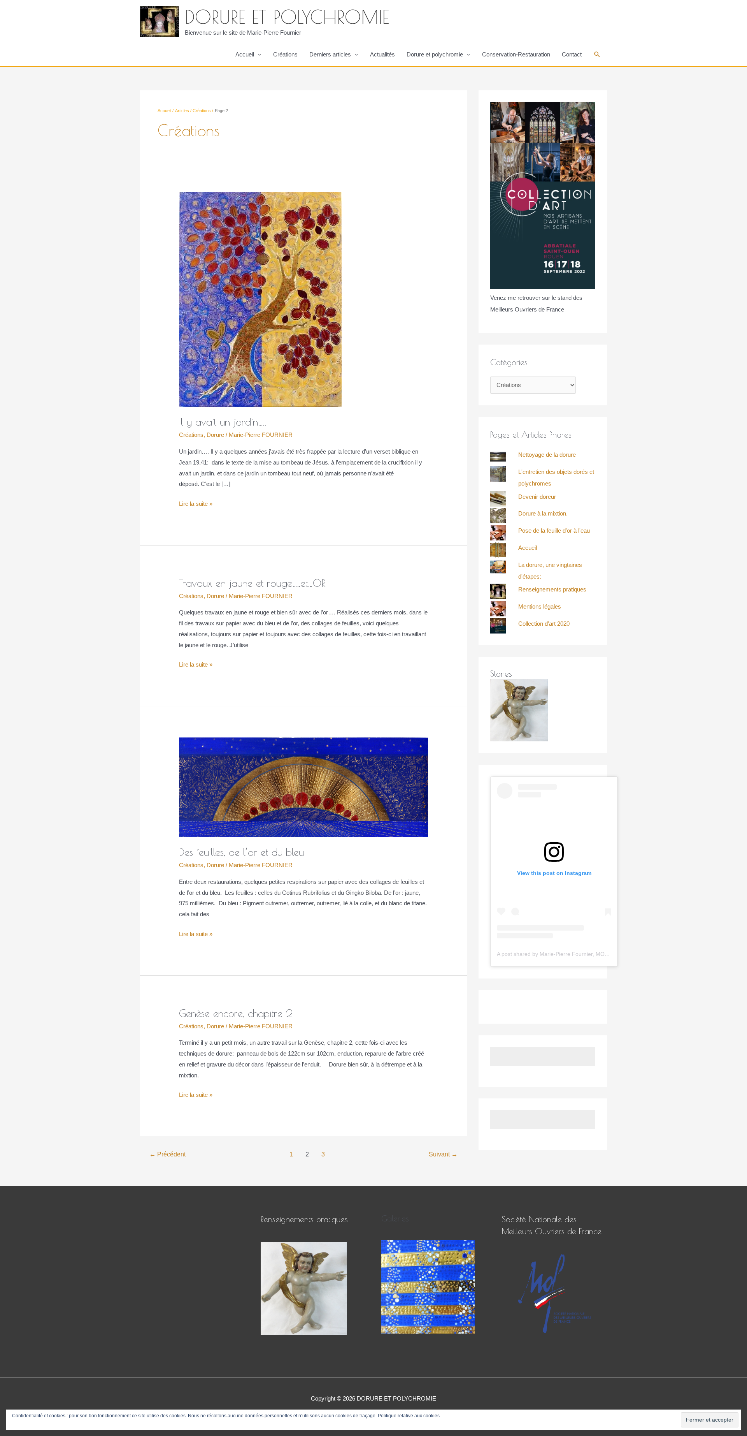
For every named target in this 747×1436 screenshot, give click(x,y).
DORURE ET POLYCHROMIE (287, 17)
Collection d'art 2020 (544, 623)
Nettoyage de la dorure (547, 454)
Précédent (167, 1154)
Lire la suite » (195, 502)
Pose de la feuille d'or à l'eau (554, 530)
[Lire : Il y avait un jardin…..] (260, 299)
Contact (572, 54)
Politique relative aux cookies (409, 1415)
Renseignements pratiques (552, 589)
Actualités (382, 54)
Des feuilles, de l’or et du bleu (241, 852)
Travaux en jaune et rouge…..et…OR (252, 583)
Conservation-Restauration (516, 54)
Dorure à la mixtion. (543, 513)
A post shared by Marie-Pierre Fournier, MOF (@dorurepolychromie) (581, 954)
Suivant (443, 1154)
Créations (285, 54)
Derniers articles (330, 54)
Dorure (215, 434)
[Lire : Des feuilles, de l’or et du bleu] (303, 786)
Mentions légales (539, 606)
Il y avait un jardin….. (222, 422)
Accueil (244, 54)
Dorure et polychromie (435, 54)
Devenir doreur (537, 496)
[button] (597, 54)
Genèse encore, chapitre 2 (236, 1013)
